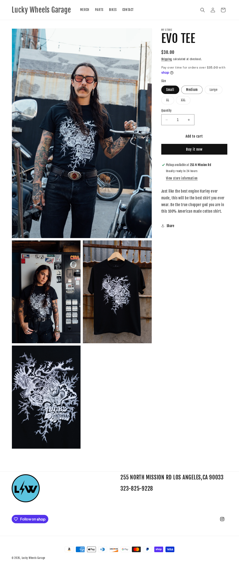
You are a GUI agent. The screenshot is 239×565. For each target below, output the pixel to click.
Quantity (166, 110)
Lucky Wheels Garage (33, 558)
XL (170, 101)
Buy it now (194, 149)
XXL (185, 101)
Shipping (166, 59)
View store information (182, 178)
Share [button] (170, 226)
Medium (192, 90)
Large (216, 90)
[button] (202, 10)
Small (170, 90)
